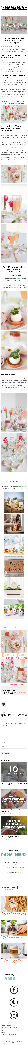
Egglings (18, 278)
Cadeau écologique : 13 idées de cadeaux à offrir (11, 837)
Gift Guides (7, 839)
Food (2, 813)
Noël (5, 813)
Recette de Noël (9, 813)
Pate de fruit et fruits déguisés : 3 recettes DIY (11, 810)
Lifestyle (8, 786)
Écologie (3, 839)
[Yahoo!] (8, 705)
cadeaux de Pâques (8, 67)
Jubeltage (22, 61)
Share (14, 697)
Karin (11, 479)
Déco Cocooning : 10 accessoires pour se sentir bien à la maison (14, 784)
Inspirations (3, 786)
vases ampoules (7, 385)
